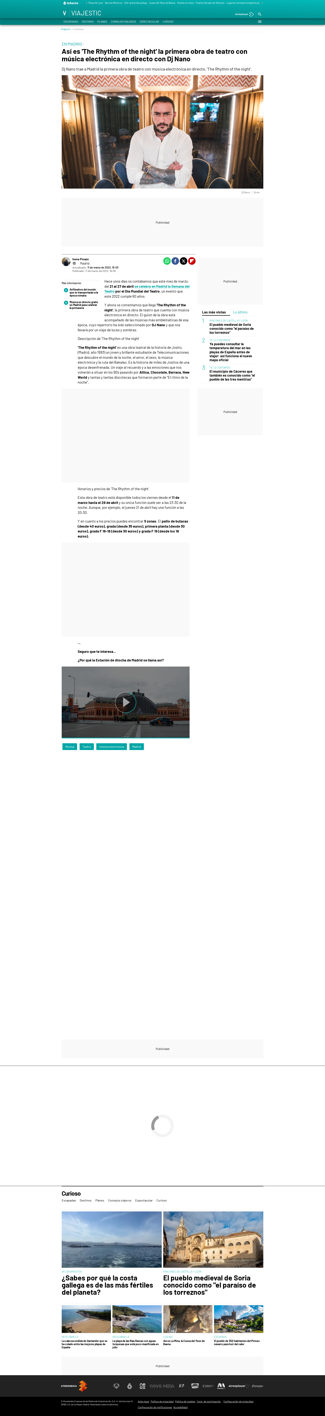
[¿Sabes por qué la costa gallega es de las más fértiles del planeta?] (112, 1239)
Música (69, 746)
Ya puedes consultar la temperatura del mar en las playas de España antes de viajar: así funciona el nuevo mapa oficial (231, 352)
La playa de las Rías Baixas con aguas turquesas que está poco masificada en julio (135, 1344)
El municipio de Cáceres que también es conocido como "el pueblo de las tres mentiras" (232, 375)
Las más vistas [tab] (214, 312)
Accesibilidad (180, 1407)
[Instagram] (74, 263)
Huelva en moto (185, 2)
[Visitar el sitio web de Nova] (155, 1386)
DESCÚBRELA (70, 1336)
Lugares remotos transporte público (245, 2)
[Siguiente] (261, 3)
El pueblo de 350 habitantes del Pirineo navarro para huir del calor (237, 1342)
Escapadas (71, 21)
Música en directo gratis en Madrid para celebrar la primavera (84, 305)
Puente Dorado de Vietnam (210, 2)
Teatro (86, 746)
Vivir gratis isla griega (135, 2)
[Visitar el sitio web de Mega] (169, 1386)
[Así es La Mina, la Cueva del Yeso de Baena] (188, 1319)
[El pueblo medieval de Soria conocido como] (213, 1239)
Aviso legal (143, 1401)
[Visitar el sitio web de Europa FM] (208, 1386)
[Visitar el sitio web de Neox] (142, 1386)
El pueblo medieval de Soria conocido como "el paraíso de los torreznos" (232, 328)
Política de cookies (185, 1401)
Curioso (168, 21)
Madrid (136, 746)
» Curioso (78, 29)
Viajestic (66, 29)
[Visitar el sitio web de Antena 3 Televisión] (116, 1386)
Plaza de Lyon (95, 2)
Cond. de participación (209, 1401)
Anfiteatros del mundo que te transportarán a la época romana (84, 292)
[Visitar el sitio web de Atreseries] (182, 1386)
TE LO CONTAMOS (220, 340)
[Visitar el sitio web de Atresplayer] (239, 1386)
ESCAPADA (220, 1336)
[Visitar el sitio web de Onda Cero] (195, 1386)
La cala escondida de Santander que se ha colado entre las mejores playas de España (84, 1344)
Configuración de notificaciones (155, 1407)
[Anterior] (85, 3)
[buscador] (259, 14)
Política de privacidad (162, 1401)
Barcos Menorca (113, 2)
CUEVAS (168, 1336)
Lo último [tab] (240, 312)
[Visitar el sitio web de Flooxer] (257, 1386)
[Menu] (259, 21)
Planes (102, 21)
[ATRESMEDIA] (74, 1386)
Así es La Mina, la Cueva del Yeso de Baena (184, 1342)
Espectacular (149, 21)
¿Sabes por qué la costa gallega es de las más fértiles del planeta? (107, 1285)
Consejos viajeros (123, 21)
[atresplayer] (243, 14)
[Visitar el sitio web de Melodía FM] (221, 1386)
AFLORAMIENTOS (72, 1271)
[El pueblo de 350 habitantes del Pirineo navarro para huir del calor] (238, 1319)
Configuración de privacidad (238, 1401)
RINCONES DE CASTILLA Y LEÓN (229, 320)
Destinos (88, 21)
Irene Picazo (80, 259)
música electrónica (111, 746)
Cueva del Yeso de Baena (162, 2)
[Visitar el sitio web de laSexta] (129, 1386)
